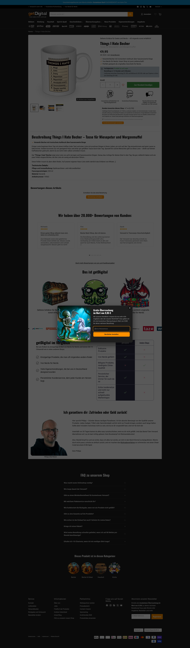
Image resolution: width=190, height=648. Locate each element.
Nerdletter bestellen (111, 334)
